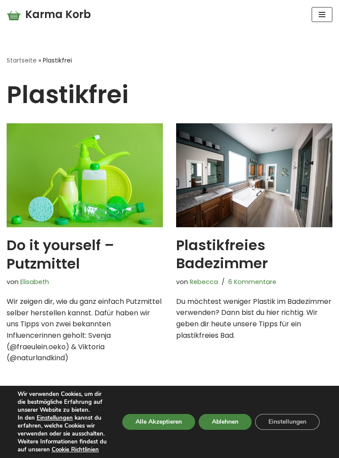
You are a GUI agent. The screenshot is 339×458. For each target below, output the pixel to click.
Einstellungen (55, 418)
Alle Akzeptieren (159, 421)
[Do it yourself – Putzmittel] (85, 175)
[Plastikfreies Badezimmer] (254, 175)
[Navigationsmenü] (322, 14)
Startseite (22, 60)
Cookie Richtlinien (75, 450)
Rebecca (204, 281)
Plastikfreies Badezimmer (222, 254)
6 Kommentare (252, 281)
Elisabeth (34, 281)
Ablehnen (225, 421)
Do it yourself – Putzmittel (60, 254)
